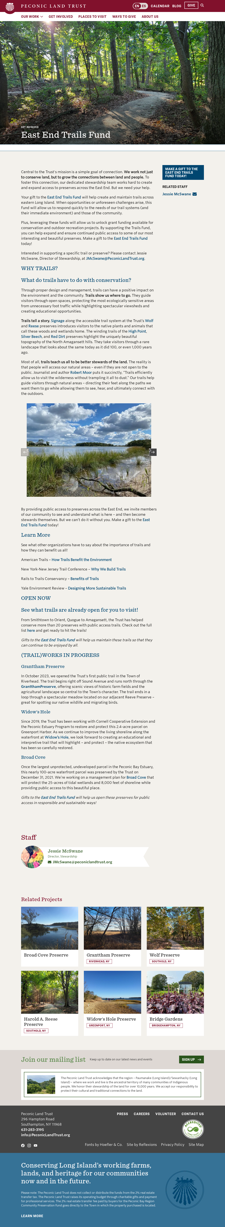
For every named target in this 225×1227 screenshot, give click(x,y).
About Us (150, 16)
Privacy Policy (172, 1145)
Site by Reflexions (142, 1145)
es (144, 6)
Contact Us (193, 1114)
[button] (25, 452)
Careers (142, 1114)
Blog (176, 6)
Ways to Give (124, 16)
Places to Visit (92, 16)
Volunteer (165, 1114)
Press (122, 1114)
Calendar (160, 6)
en (137, 6)
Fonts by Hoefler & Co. (104, 1145)
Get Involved (61, 16)
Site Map (196, 1145)
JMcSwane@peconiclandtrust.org (82, 862)
